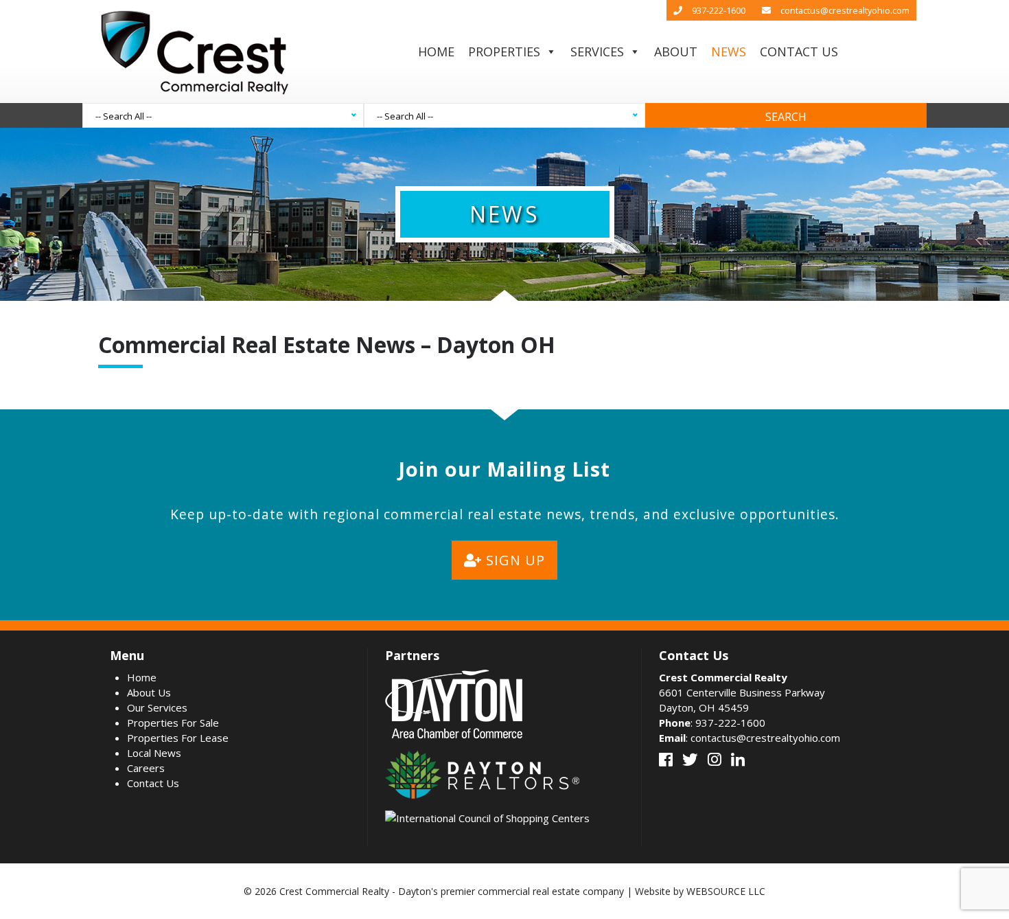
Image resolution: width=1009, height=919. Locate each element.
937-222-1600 (718, 10)
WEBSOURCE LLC (725, 891)
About (675, 51)
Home (436, 51)
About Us (149, 692)
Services (597, 51)
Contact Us (799, 51)
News (728, 51)
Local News (154, 753)
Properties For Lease (178, 738)
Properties (504, 51)
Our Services (157, 707)
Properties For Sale (173, 722)
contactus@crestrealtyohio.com (844, 10)
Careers (146, 768)
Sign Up (513, 560)
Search (786, 116)
